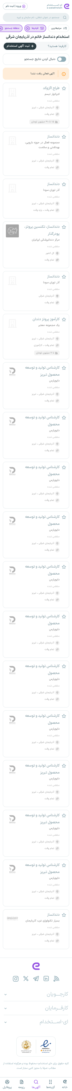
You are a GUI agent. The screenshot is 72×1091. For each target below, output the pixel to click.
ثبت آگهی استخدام (18, 46)
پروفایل (7, 1087)
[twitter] (26, 978)
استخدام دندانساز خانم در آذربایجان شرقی (37, 37)
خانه (65, 1087)
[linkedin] (46, 978)
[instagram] (16, 978)
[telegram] (36, 978)
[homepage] (36, 966)
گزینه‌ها (50, 1087)
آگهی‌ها (36, 1087)
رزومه (21, 1087)
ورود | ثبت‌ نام (14, 6)
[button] (58, 28)
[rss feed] (56, 978)
